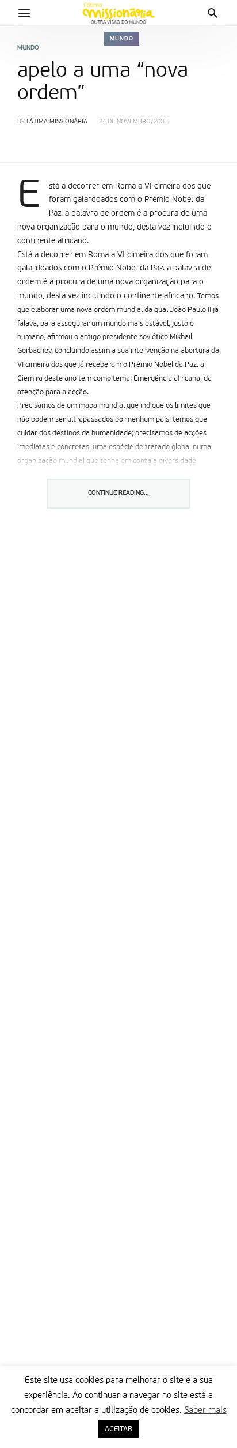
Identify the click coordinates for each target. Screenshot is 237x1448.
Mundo (121, 39)
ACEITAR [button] (118, 1429)
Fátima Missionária (56, 122)
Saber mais (205, 1410)
